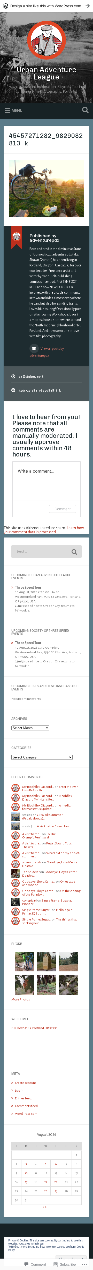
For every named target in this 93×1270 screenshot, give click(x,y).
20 (56, 1182)
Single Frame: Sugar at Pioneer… (47, 902)
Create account (25, 1083)
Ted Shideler (31, 872)
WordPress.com (26, 1114)
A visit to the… (31, 834)
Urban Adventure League (46, 73)
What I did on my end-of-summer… (51, 854)
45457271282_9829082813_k (46, 139)
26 (45, 1191)
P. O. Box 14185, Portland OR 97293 (34, 1028)
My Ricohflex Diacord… (38, 787)
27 (56, 1191)
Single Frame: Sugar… (36, 910)
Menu (17, 111)
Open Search (84, 110)
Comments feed (26, 1106)
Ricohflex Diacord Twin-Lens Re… (47, 797)
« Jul (45, 1207)
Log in (19, 1090)
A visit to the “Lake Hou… (54, 826)
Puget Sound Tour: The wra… (47, 845)
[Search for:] (46, 551)
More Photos (20, 999)
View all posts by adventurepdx (46, 352)
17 (26, 1182)
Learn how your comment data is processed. (44, 530)
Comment (63, 509)
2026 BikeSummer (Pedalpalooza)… (42, 816)
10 (26, 1173)
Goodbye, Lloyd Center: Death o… (50, 864)
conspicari (29, 900)
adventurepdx (32, 862)
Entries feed (23, 1098)
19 (45, 1182)
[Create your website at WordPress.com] (46, 6)
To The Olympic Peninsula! (39, 835)
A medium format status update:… (47, 807)
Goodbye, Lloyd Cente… (38, 881)
